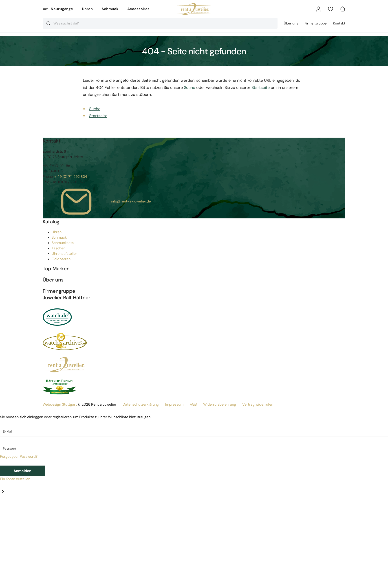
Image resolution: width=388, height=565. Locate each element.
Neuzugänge (62, 9)
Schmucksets (63, 242)
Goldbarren (61, 259)
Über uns (291, 23)
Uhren (87, 9)
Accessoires (138, 9)
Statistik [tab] (26, 507)
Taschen (58, 248)
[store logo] (194, 9)
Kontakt (339, 23)
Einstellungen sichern (29, 559)
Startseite (260, 87)
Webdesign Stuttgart (60, 404)
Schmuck (110, 9)
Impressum (174, 404)
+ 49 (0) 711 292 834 (70, 176)
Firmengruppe (315, 23)
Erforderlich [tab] (9, 507)
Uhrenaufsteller (64, 253)
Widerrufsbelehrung (219, 404)
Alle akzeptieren (84, 559)
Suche (189, 87)
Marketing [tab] (41, 507)
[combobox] (160, 23)
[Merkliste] (330, 9)
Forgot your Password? (18, 456)
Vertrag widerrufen (257, 404)
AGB (193, 404)
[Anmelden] (318, 9)
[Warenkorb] (342, 9)
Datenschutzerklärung (141, 404)
